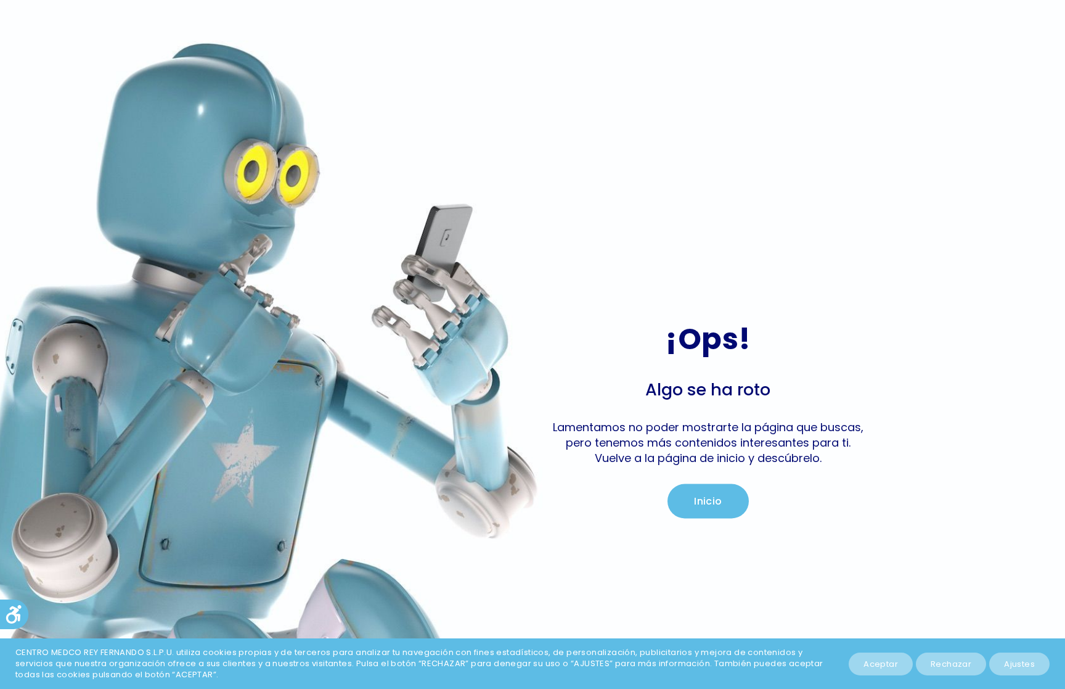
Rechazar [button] (951, 664)
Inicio (708, 501)
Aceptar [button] (880, 664)
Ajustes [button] (1019, 664)
